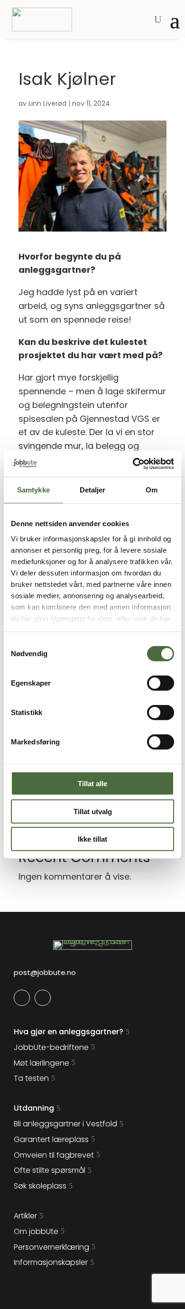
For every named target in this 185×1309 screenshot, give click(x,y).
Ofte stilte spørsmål (49, 1170)
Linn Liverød (47, 103)
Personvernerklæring (51, 1247)
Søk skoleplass (40, 1185)
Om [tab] (151, 490)
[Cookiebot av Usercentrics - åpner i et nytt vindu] (133, 463)
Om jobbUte (36, 1231)
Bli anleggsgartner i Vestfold (65, 1123)
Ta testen (31, 1078)
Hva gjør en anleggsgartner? (68, 1031)
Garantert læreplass (51, 1139)
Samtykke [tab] (33, 490)
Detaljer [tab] (93, 490)
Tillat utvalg (93, 811)
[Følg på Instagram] (43, 998)
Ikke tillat (92, 839)
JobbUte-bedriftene (51, 1047)
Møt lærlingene (41, 1063)
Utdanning (34, 1108)
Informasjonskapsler (51, 1262)
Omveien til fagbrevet (54, 1155)
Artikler (25, 1215)
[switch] (160, 683)
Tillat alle (92, 784)
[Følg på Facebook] (22, 998)
